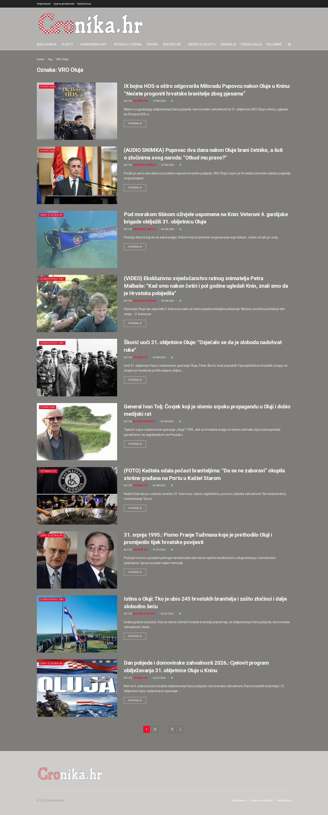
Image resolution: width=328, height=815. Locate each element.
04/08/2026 (167, 300)
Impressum (44, 3)
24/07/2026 (159, 677)
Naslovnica (84, 3)
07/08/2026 (167, 164)
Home (40, 59)
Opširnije (137, 122)
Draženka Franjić (144, 164)
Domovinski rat (93, 44)
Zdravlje (228, 44)
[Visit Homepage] (91, 23)
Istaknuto (48, 471)
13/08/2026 (159, 100)
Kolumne (274, 44)
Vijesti (67, 44)
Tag (50, 59)
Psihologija (251, 44)
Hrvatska (47, 86)
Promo (152, 44)
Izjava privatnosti (64, 3)
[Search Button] (289, 44)
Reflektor (172, 44)
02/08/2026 (166, 421)
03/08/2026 (159, 357)
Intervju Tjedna (128, 44)
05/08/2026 (167, 229)
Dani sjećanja (51, 214)
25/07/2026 (166, 613)
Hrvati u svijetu (202, 44)
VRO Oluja (62, 59)
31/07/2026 (159, 549)
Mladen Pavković (144, 421)
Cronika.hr (140, 100)
